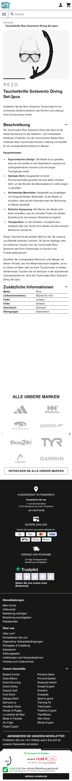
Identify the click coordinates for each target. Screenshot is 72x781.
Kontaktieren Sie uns (36, 499)
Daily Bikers (10, 678)
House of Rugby (12, 710)
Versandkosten (49, 762)
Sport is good (45, 698)
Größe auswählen (36, 776)
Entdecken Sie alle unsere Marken (36, 471)
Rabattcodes (10, 621)
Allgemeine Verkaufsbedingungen (23, 641)
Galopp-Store (11, 698)
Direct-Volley (10, 686)
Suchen (19, 14)
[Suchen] (12, 14)
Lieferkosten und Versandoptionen (23, 657)
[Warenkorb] (68, 5)
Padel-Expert (10, 726)
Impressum (9, 649)
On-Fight (8, 722)
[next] (69, 434)
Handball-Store (12, 706)
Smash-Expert (45, 686)
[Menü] (4, 14)
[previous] (2, 434)
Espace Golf (10, 690)
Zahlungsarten (11, 653)
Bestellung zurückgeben (36, 562)
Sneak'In (42, 690)
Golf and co (9, 702)
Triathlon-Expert (46, 710)
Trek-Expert (44, 706)
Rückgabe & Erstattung (16, 645)
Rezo (11, 84)
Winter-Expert (45, 722)
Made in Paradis (12, 718)
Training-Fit (44, 702)
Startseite (8, 22)
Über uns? (9, 633)
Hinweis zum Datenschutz (18, 661)
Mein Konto (9, 605)
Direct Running (12, 682)
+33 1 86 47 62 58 (36, 510)
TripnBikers (44, 714)
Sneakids (43, 694)
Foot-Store (9, 694)
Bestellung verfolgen (15, 613)
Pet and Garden (46, 678)
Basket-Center (11, 674)
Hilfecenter (9, 609)
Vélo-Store (43, 718)
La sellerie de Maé (14, 714)
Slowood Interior (47, 682)
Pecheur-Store (45, 674)
